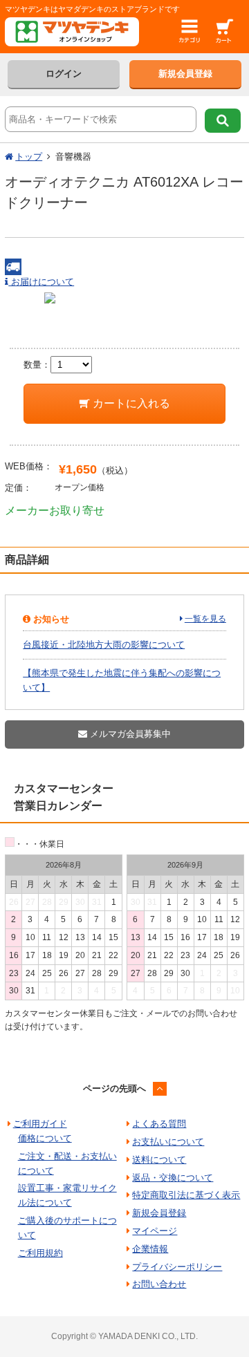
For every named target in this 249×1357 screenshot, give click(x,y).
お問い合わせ (159, 1284)
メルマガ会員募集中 (129, 734)
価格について (45, 1138)
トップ (28, 156)
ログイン (64, 73)
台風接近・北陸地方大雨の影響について (104, 644)
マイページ (154, 1231)
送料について (159, 1159)
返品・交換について (172, 1177)
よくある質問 (159, 1124)
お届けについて (41, 282)
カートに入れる (130, 403)
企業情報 (150, 1249)
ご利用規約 (40, 1253)
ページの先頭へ (114, 1088)
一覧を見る (205, 619)
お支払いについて (168, 1141)
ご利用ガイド (40, 1124)
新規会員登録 (185, 73)
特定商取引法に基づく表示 (186, 1195)
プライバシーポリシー (177, 1267)
